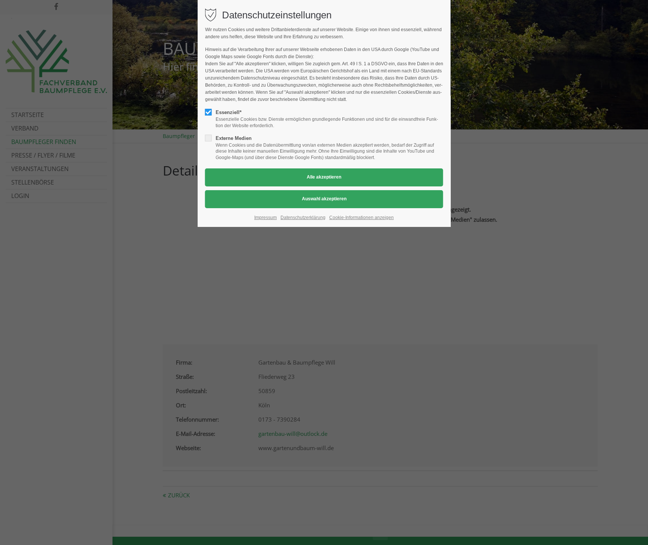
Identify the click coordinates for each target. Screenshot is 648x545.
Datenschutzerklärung (303, 217)
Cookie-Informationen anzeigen (361, 217)
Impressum (265, 217)
